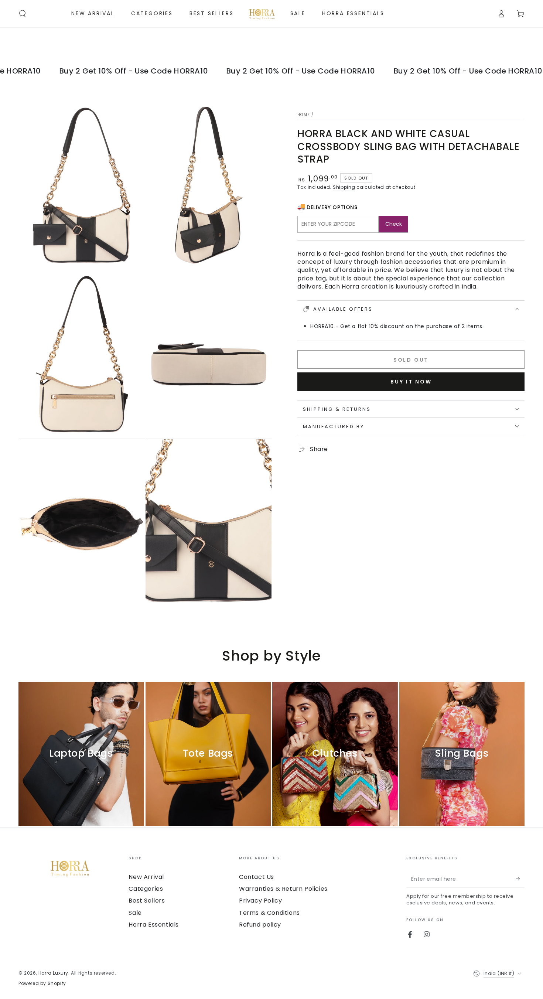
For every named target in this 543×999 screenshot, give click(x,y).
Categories (146, 888)
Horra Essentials (154, 924)
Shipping (344, 187)
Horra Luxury (53, 973)
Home (303, 114)
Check (393, 224)
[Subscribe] (520, 879)
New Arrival (146, 877)
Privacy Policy (260, 900)
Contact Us (256, 877)
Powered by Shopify (42, 983)
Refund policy (260, 924)
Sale (135, 912)
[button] (22, 14)
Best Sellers (147, 900)
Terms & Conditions (269, 912)
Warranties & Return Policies (283, 888)
